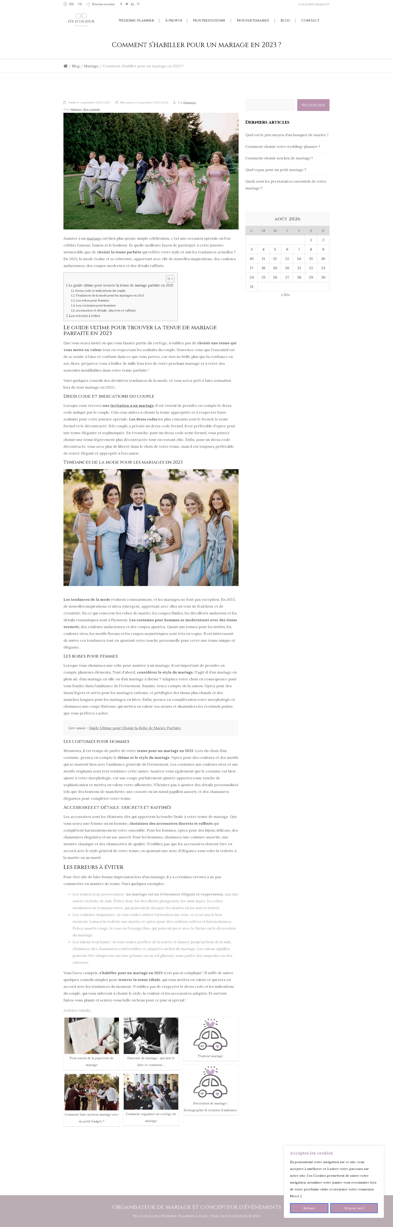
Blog (285, 20)
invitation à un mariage (132, 405)
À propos (173, 20)
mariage (94, 238)
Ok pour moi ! (354, 1208)
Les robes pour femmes (92, 300)
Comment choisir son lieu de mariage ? (279, 158)
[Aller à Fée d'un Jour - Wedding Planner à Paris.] (65, 66)
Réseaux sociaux (103, 4)
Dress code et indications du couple (100, 291)
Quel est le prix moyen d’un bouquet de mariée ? (287, 135)
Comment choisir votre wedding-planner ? (282, 146)
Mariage (76, 109)
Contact (310, 20)
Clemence (189, 102)
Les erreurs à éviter (84, 316)
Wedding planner (136, 20)
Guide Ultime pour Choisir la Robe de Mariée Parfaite (135, 728)
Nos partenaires (253, 20)
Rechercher (313, 105)
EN (71, 4)
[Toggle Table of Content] (167, 279)
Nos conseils (91, 109)
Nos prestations (209, 20)
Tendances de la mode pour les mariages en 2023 (110, 295)
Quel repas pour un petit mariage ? (275, 169)
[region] (334, 1182)
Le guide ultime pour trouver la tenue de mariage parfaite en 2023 (121, 285)
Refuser (309, 1208)
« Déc (285, 294)
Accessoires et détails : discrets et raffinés (106, 310)
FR (80, 4)
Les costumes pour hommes (96, 305)
